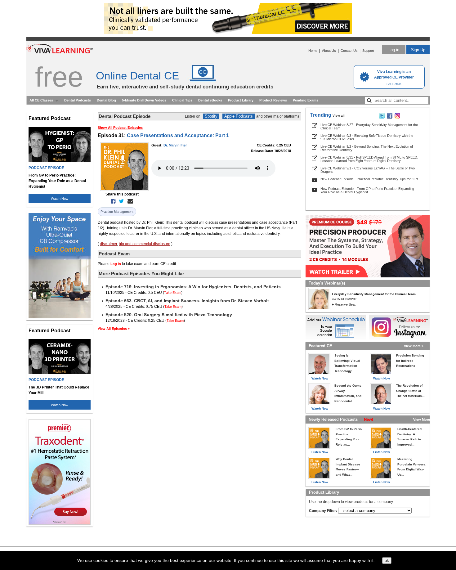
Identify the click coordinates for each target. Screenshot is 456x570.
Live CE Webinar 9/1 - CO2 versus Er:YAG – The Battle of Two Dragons (367, 169)
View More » (413, 346)
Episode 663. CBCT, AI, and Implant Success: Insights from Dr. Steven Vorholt (187, 300)
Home (312, 50)
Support (368, 50)
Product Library (240, 100)
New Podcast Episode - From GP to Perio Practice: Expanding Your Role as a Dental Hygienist (367, 190)
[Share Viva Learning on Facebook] (389, 117)
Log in (393, 49)
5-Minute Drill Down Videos (144, 100)
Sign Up (418, 49)
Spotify (211, 116)
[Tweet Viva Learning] (381, 117)
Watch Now (59, 198)
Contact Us (349, 50)
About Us (329, 50)
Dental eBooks (210, 100)
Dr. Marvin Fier (175, 145)
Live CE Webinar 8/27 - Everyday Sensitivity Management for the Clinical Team (369, 126)
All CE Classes (41, 100)
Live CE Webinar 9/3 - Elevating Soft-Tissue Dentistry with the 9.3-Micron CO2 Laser (366, 137)
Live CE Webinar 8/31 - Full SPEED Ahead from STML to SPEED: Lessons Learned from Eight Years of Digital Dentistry (369, 159)
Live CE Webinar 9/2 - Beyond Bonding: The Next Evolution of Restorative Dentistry (366, 148)
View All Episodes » (114, 328)
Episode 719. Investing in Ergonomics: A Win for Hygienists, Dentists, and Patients (193, 286)
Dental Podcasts (77, 100)
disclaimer (108, 244)
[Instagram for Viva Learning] (399, 327)
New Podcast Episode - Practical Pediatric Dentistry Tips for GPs (369, 179)
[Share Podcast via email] (129, 201)
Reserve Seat (345, 304)
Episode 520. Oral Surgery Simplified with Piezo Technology (168, 314)
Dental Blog (106, 100)
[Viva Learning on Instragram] (397, 117)
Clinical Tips (182, 100)
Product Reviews (273, 100)
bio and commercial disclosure (144, 244)
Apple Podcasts (238, 116)
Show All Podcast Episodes (120, 127)
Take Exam (172, 292)
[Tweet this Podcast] (120, 201)
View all (339, 115)
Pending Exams (305, 100)
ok (387, 560)
